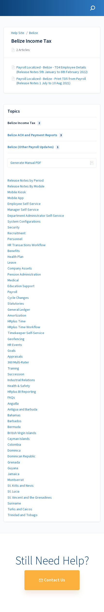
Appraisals (15, 356)
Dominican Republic (21, 456)
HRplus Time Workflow (23, 327)
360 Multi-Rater (18, 362)
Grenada (13, 462)
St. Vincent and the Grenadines (29, 497)
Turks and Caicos (19, 509)
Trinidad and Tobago (22, 515)
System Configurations (24, 221)
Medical (13, 280)
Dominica (14, 450)
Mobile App (15, 198)
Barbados (14, 421)
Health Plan (15, 256)
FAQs (11, 397)
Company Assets (19, 268)
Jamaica (13, 474)
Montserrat (15, 480)
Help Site (17, 33)
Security (13, 227)
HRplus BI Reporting (21, 391)
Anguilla (13, 403)
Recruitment (16, 233)
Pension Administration (24, 274)
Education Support (20, 286)
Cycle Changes (18, 297)
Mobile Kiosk (16, 192)
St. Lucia (13, 491)
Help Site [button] (12, 2)
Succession (15, 374)
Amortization (16, 315)
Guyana (12, 468)
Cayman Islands (18, 438)
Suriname (14, 503)
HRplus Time (16, 321)
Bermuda (14, 427)
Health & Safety (18, 386)
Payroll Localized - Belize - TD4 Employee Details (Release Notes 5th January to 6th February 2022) (52, 69)
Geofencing (15, 339)
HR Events (14, 345)
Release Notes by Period (25, 180)
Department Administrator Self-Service (35, 215)
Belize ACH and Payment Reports (34, 135)
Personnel (14, 239)
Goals (11, 350)
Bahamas (14, 415)
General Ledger (18, 309)
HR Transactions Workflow (26, 245)
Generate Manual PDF (25, 162)
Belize (33, 33)
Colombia (14, 444)
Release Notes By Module (26, 186)
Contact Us (54, 580)
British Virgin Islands (21, 433)
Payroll (12, 292)
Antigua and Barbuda (22, 409)
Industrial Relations (21, 380)
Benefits (13, 251)
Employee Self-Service (24, 203)
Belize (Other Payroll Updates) (32, 147)
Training (13, 368)
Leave (11, 262)
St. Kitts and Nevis (20, 485)
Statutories (15, 303)
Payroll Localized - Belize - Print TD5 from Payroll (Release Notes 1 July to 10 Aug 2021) (51, 81)
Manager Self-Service (23, 209)
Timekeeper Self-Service (25, 333)
